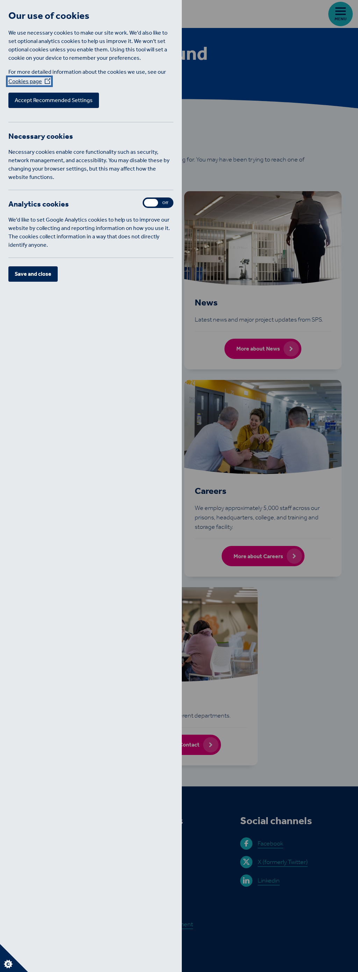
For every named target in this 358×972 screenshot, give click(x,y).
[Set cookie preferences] (14, 958)
